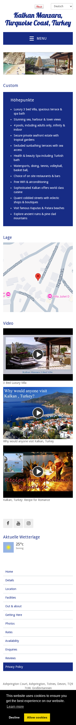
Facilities (10, 597)
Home (9, 571)
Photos (10, 623)
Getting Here (13, 615)
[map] (38, 277)
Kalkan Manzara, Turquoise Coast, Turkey (38, 19)
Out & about (13, 606)
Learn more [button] (15, 706)
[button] (8, 63)
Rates (8, 632)
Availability (12, 640)
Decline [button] (14, 717)
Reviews (10, 658)
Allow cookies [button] (37, 717)
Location (10, 589)
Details (9, 580)
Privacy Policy (14, 666)
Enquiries (11, 649)
